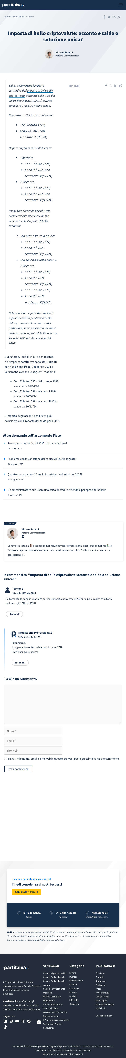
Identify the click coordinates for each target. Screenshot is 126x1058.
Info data (73, 1000)
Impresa (73, 976)
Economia (74, 988)
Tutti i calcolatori (51, 1008)
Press (98, 988)
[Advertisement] (63, 820)
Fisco (31, 16)
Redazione (101, 981)
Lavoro (72, 972)
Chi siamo (100, 973)
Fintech (73, 992)
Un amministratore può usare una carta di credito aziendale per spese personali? (57, 490)
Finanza (73, 984)
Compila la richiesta (26, 891)
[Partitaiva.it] (13, 5)
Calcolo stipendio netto (54, 973)
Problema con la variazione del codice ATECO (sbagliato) (42, 459)
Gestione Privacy (104, 1015)
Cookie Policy (102, 996)
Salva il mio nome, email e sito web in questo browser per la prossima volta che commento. (64, 758)
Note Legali (101, 1000)
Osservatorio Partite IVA (55, 1012)
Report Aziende (51, 1016)
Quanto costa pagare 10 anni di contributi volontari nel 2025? (45, 474)
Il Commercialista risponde (56, 1020)
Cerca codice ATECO (53, 1004)
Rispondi (14, 614)
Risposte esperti (15, 16)
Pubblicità (100, 984)
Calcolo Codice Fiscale (54, 977)
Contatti (100, 977)
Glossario (74, 1004)
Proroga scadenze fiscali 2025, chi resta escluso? (37, 443)
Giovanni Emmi (30, 529)
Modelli (72, 996)
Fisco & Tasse (76, 980)
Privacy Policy (102, 992)
